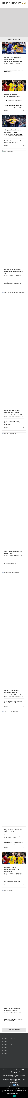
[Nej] (26, 1092)
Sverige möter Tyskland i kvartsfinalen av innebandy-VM (13, 271)
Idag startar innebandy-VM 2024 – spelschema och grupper (13, 832)
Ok (14, 1095)
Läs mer (6, 75)
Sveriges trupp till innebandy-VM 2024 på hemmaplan (11, 869)
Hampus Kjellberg (9, 63)
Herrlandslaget (11, 100)
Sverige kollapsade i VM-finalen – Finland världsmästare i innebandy (13, 59)
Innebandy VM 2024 (12, 65)
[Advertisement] (14, 22)
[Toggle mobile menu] (25, 5)
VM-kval (13, 1046)
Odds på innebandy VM (13, 1040)
